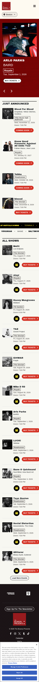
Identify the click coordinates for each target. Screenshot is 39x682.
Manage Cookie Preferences (19, 667)
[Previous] (4, 91)
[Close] (36, 644)
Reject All (19, 672)
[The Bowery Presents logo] (6, 6)
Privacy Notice (12, 663)
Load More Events (19, 578)
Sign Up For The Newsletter (19, 609)
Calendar (19, 638)
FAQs (19, 642)
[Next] (11, 91)
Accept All (19, 678)
